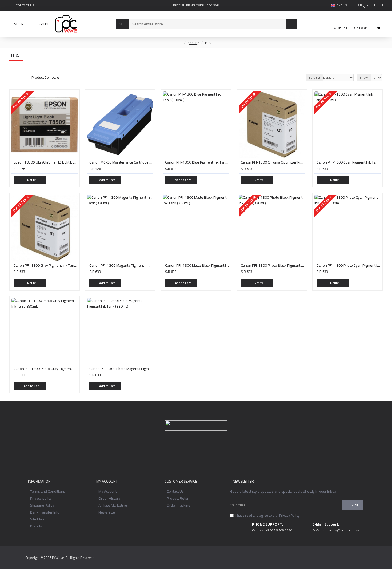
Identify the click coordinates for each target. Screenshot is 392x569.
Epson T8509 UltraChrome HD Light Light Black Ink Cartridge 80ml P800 (46, 162)
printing (193, 43)
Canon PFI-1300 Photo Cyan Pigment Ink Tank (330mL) (349, 265)
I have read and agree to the (267, 515)
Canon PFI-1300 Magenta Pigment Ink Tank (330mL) (121, 265)
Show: (364, 77)
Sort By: (314, 77)
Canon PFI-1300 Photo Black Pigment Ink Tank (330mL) (273, 265)
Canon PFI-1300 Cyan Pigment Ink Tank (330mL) (349, 162)
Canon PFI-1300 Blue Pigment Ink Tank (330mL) (197, 162)
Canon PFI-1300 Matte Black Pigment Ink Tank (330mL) (197, 265)
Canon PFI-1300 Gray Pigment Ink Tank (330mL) (46, 265)
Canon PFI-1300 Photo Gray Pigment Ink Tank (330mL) (46, 368)
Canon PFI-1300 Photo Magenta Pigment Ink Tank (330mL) (121, 368)
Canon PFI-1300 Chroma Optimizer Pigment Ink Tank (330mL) (273, 162)
